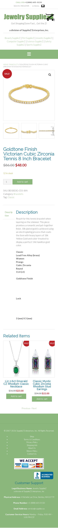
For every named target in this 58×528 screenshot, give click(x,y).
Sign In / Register (21, 6)
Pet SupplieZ (28, 38)
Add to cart (22, 182)
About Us (32, 448)
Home (5, 64)
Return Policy (32, 451)
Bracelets (14, 64)
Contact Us (32, 454)
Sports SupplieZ (33, 44)
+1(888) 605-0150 (33, 2)
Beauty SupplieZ (12, 38)
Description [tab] (8, 214)
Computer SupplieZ (16, 41)
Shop (32, 436)
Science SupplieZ (35, 41)
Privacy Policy (31, 442)
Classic (11, 197)
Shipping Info (32, 445)
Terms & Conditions (32, 439)
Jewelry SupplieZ (44, 38)
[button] (29, 54)
